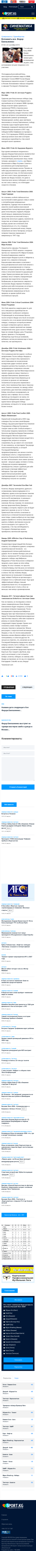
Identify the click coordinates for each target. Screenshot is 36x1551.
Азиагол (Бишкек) (11, 1339)
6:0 (32, 1440)
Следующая (27, 687)
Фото (8, 828)
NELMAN (17, 1550)
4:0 (32, 1391)
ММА (15, 1002)
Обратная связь (7, 1524)
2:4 (32, 1454)
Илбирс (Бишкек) (11, 1330)
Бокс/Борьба (6, 919)
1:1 (32, 1399)
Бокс (12, 919)
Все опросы (18, 1300)
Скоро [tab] (16, 1378)
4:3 (32, 1385)
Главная (4, 1515)
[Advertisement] (18, 865)
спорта (19, 161)
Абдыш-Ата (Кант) (12, 1310)
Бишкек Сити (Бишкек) (13, 1342)
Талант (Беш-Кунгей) (12, 1336)
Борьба (13, 931)
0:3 (32, 1412)
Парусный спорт (19, 1157)
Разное (4, 955)
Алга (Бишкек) (10, 1316)
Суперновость (6, 1026)
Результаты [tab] (7, 1378)
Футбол (16, 822)
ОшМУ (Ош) (9, 1324)
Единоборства (19, 37)
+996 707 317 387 (7, 1528)
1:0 (32, 1461)
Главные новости (7, 812)
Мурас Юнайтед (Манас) (14, 1327)
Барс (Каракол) (11, 1345)
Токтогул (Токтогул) (12, 1353)
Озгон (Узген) (10, 1347)
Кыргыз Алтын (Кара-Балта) (15, 1333)
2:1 (32, 1426)
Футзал (16, 1183)
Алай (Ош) (9, 1313)
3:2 (32, 1482)
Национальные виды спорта (23, 1131)
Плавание (16, 904)
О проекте (5, 1519)
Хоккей (16, 990)
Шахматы (16, 979)
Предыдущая (9, 687)
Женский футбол (19, 1117)
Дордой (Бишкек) (11, 1319)
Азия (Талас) (10, 1350)
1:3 (32, 1419)
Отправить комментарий (18, 787)
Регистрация (13, 7)
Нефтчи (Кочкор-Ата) (13, 1322)
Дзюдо (16, 812)
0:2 (32, 1447)
